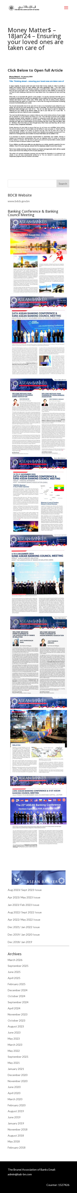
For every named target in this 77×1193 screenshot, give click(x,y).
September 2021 (18, 1056)
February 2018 (16, 1147)
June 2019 (14, 1117)
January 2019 (16, 1123)
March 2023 (15, 1044)
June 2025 (14, 972)
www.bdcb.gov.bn (19, 201)
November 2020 (17, 1081)
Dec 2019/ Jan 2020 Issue (24, 934)
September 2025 (18, 965)
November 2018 (17, 1129)
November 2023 (17, 1014)
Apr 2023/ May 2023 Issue (24, 897)
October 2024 (16, 996)
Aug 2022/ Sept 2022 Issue (25, 912)
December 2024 (17, 990)
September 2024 (18, 1002)
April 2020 (14, 1093)
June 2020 (14, 1087)
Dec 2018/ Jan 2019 (20, 942)
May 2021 (14, 1062)
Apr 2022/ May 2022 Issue (24, 919)
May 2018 (14, 1141)
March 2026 (15, 960)
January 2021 (16, 1068)
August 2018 (16, 1135)
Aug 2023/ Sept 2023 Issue (25, 890)
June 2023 (14, 1032)
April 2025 (14, 978)
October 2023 (16, 1020)
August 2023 (16, 1026)
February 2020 (16, 1105)
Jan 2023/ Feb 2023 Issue (23, 904)
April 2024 (14, 1008)
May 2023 (14, 1038)
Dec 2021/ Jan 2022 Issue (24, 927)
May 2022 (14, 1050)
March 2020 (15, 1099)
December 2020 (17, 1075)
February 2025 (16, 984)
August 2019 (16, 1111)
